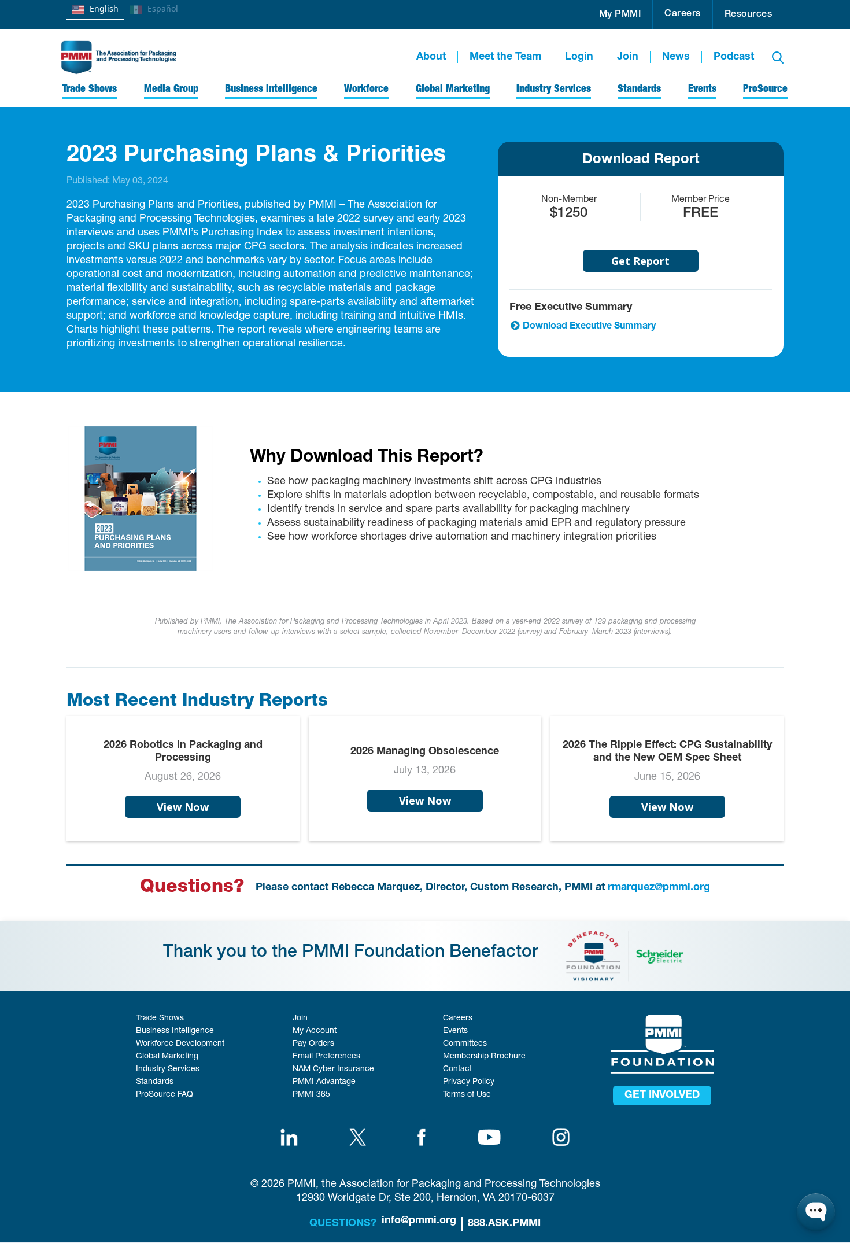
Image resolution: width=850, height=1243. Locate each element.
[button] (620, 14)
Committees (465, 1044)
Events (455, 1031)
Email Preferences (326, 1057)
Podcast (734, 57)
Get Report (640, 261)
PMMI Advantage (324, 1082)
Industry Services (167, 1069)
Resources (749, 15)
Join (627, 57)
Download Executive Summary (589, 326)
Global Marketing (167, 1057)
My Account (315, 1031)
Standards (154, 1082)
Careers (682, 14)
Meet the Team (505, 57)
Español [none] (162, 8)
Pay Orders (313, 1044)
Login (579, 57)
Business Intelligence (175, 1031)
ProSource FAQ (164, 1095)
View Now (183, 807)
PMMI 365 (311, 1095)
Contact (457, 1069)
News (676, 57)
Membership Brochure (484, 1057)
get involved (662, 1095)
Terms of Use (467, 1095)
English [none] (104, 8)
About (431, 57)
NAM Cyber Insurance (333, 1069)
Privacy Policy (468, 1082)
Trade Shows (160, 1019)
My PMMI (620, 15)
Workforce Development (180, 1044)
